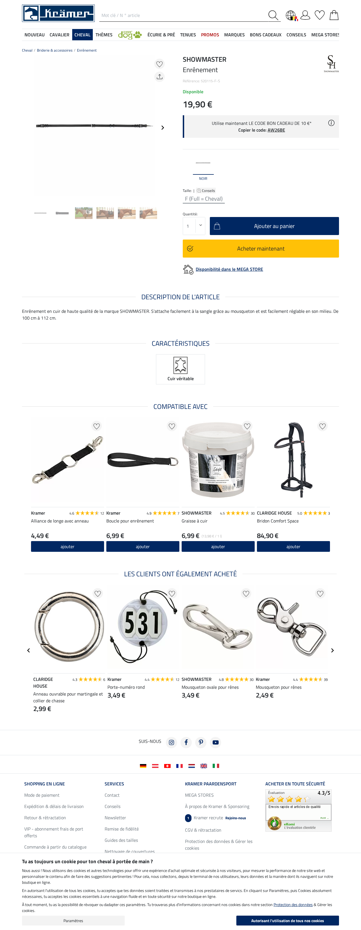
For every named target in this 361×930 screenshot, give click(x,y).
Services (114, 783)
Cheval (27, 50)
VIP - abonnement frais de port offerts (53, 832)
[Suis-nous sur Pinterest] (200, 742)
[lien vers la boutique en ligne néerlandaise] (192, 765)
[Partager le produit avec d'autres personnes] (159, 77)
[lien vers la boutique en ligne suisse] (168, 765)
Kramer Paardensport (210, 783)
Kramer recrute (216, 817)
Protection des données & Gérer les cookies (218, 844)
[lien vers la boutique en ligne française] (180, 765)
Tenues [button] (188, 34)
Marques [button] (234, 34)
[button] (130, 34)
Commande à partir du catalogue (55, 846)
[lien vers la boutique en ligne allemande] (144, 765)
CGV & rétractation (203, 830)
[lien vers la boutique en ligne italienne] (217, 765)
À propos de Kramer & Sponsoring (217, 806)
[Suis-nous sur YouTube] (215, 742)
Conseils (209, 190)
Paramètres (73, 921)
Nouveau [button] (35, 34)
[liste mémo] (320, 14)
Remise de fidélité (122, 828)
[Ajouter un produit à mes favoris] (159, 64)
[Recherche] (274, 15)
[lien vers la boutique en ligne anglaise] (205, 765)
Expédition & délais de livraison (54, 806)
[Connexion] (305, 14)
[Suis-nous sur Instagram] (171, 742)
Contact (112, 795)
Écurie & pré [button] (161, 34)
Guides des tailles (121, 840)
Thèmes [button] (104, 34)
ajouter (218, 546)
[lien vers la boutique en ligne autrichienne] (156, 765)
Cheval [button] (82, 34)
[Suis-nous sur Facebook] (186, 742)
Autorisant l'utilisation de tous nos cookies (287, 921)
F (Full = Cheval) (204, 198)
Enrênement (87, 50)
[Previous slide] (26, 127)
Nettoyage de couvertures (130, 851)
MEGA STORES (325, 34)
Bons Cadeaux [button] (265, 34)
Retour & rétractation (45, 817)
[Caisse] (334, 14)
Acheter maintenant (261, 248)
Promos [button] (210, 34)
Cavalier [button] (59, 34)
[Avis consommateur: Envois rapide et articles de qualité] (298, 810)
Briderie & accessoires (54, 50)
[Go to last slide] (28, 650)
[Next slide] (162, 127)
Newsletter (115, 817)
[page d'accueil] (58, 12)
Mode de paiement (42, 795)
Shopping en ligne (44, 783)
